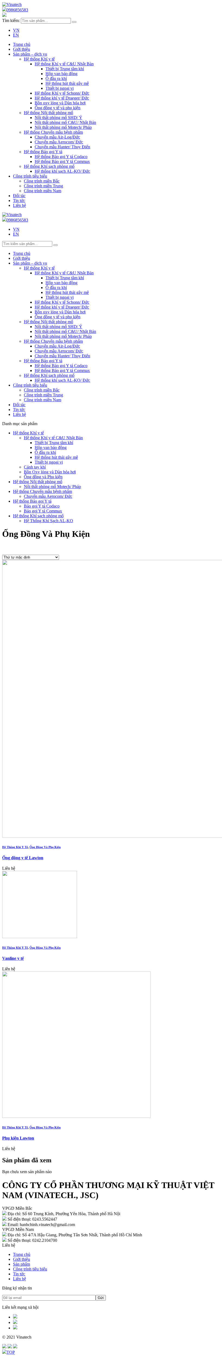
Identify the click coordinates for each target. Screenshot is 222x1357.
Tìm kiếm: (11, 20)
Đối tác (19, 195)
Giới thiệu (21, 49)
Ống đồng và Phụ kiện (43, 476)
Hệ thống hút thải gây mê (56, 457)
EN (16, 35)
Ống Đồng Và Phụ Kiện (45, 847)
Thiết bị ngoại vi (49, 462)
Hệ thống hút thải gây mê (67, 83)
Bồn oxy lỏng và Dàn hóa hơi (60, 103)
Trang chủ (21, 44)
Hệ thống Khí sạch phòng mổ (49, 166)
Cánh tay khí (35, 467)
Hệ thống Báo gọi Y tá (32, 501)
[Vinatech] (12, 4)
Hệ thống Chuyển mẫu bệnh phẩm (42, 491)
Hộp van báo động (61, 73)
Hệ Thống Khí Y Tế (15, 847)
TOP (10, 1352)
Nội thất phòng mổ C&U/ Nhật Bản (65, 122)
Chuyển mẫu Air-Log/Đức (57, 137)
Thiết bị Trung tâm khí (64, 68)
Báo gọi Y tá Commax (43, 511)
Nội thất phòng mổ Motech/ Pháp (63, 127)
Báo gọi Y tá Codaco (42, 506)
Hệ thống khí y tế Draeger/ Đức (62, 98)
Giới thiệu (21, 1259)
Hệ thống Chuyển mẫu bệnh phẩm (53, 132)
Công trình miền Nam (42, 190)
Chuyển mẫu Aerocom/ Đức (59, 142)
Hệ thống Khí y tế (39, 59)
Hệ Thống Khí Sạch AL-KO (48, 520)
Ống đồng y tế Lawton (22, 857)
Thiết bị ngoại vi (59, 88)
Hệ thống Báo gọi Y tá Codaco (61, 156)
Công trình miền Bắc (42, 181)
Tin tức (19, 200)
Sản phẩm (21, 1264)
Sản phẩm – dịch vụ (30, 54)
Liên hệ (19, 205)
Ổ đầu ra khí (56, 78)
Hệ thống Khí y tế (28, 433)
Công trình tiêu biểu (30, 176)
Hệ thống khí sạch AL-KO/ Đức (62, 171)
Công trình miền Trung (43, 186)
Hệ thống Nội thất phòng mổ (48, 112)
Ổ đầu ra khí (45, 452)
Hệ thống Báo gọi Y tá (43, 151)
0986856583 (17, 10)
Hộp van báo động (51, 447)
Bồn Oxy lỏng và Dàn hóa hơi (50, 472)
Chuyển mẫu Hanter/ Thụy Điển (62, 147)
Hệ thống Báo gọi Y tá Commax (62, 161)
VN (16, 30)
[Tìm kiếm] (74, 22)
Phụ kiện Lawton (18, 1138)
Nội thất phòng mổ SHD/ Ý (58, 117)
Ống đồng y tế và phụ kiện (57, 107)
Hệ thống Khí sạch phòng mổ (38, 516)
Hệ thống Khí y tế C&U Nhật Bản (64, 64)
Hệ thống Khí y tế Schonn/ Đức (62, 93)
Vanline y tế (13, 958)
